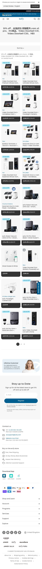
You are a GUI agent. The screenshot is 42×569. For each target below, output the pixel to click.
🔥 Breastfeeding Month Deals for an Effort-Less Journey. (19, 14)
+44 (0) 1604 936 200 (14, 430)
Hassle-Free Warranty (12, 459)
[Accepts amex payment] (9, 488)
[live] (8, 19)
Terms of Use (30, 405)
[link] (21, 366)
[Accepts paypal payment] (33, 488)
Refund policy (33, 555)
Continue (35, 6)
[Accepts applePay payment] (14, 488)
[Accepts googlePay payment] (23, 488)
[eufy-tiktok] (15, 532)
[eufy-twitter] (11, 532)
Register (21, 400)
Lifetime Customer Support (14, 463)
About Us (7, 555)
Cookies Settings (27, 558)
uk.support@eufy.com (13, 434)
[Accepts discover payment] (19, 488)
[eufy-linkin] (19, 532)
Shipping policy (19, 555)
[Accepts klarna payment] (19, 491)
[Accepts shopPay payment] (5, 491)
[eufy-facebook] (7, 532)
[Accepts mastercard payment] (28, 488)
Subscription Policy (21, 563)
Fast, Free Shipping (12, 452)
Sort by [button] (20, 48)
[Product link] (10, 69)
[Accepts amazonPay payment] (5, 488)
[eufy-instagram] (3, 532)
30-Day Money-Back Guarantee (16, 456)
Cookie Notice (27, 561)
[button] (39, 2)
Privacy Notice (11, 406)
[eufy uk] (21, 19)
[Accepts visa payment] (14, 491)
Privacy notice (14, 558)
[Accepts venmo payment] (9, 491)
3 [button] (24, 344)
